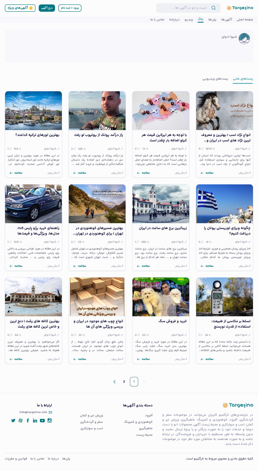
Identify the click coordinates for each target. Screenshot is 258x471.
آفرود (149, 415)
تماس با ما (37, 458)
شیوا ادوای (229, 37)
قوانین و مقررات (16, 458)
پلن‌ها (66, 458)
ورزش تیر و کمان (91, 415)
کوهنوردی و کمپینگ (138, 422)
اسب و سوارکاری (91, 428)
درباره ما (53, 458)
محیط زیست (144, 435)
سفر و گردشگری (91, 422)
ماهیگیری (146, 428)
